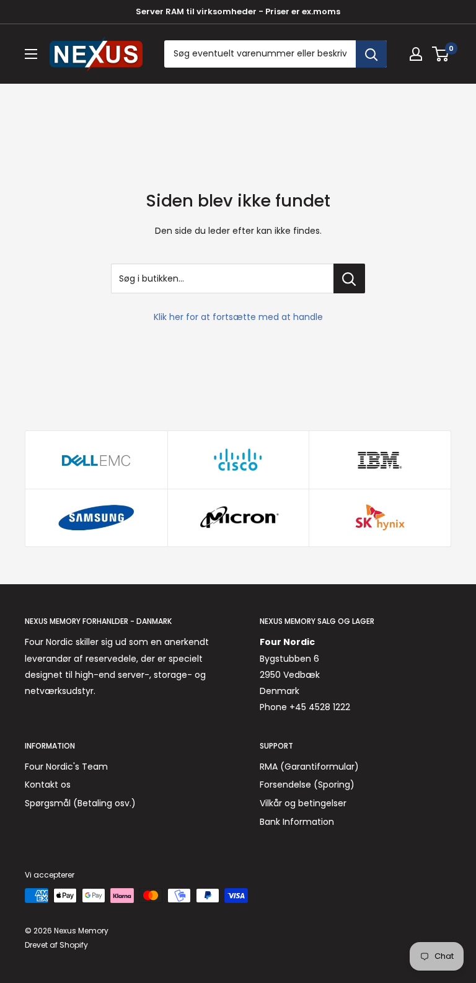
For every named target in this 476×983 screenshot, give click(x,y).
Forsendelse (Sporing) (307, 784)
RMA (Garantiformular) (309, 766)
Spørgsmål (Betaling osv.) (80, 803)
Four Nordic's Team (66, 766)
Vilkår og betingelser (303, 803)
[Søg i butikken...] (349, 278)
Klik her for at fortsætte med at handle (238, 317)
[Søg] (371, 54)
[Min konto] (416, 54)
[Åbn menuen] (31, 54)
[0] (441, 54)
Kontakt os (48, 784)
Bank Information (297, 822)
